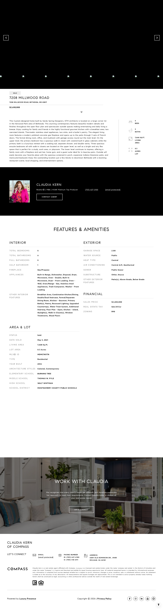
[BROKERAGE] (153, 598)
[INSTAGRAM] (135, 598)
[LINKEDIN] (141, 598)
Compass (79, 568)
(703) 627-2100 (91, 190)
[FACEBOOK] (129, 598)
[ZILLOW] (147, 598)
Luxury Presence (27, 598)
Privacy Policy (104, 598)
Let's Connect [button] (81, 510)
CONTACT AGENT (49, 197)
